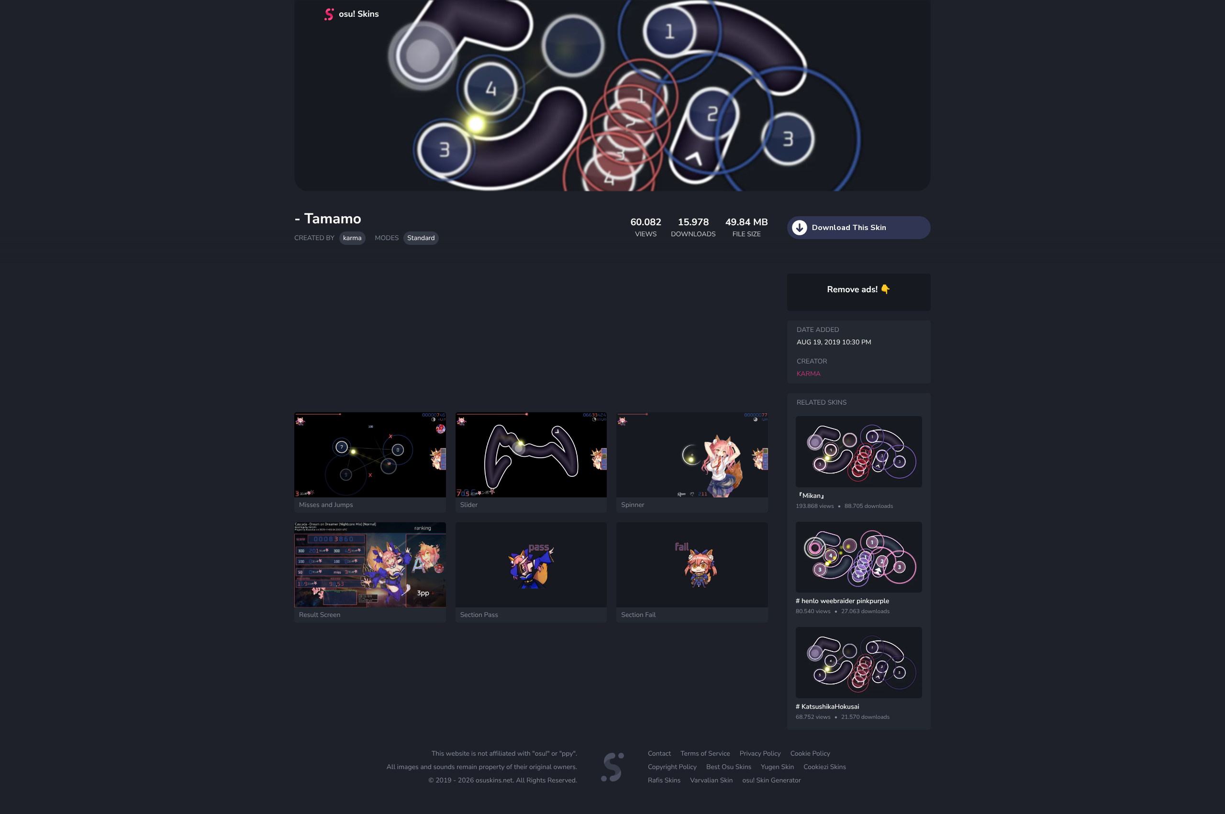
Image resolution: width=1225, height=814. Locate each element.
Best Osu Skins (728, 766)
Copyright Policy (672, 766)
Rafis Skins (664, 780)
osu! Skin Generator (771, 780)
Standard (420, 237)
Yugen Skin (777, 766)
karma (352, 237)
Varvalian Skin (711, 780)
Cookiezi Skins (824, 766)
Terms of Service (705, 753)
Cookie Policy (810, 753)
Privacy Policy (760, 753)
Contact (659, 753)
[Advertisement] (531, 333)
